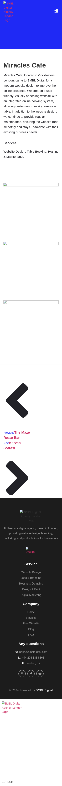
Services (14, 736)
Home (10, 727)
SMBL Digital (44, 690)
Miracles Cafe (24, 65)
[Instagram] (22, 673)
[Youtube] (40, 673)
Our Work (15, 746)
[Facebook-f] (31, 673)
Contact (13, 755)
